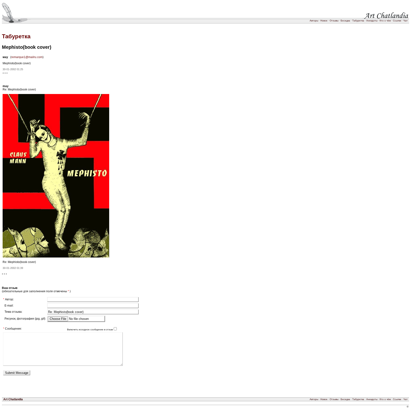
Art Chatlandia (13, 399)
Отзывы (334, 20)
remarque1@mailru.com (27, 57)
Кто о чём (385, 20)
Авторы (314, 20)
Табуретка (358, 20)
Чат (405, 20)
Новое (324, 20)
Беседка (345, 20)
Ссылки (397, 20)
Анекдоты (371, 20)
